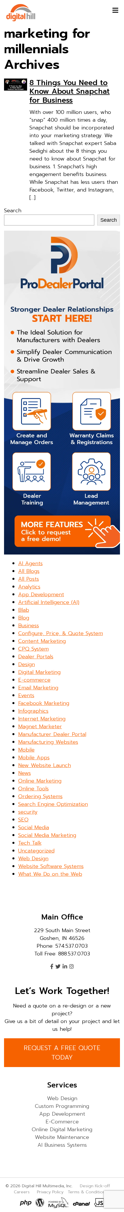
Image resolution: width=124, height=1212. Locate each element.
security (27, 812)
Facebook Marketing (43, 703)
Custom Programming (62, 1106)
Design (26, 664)
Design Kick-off (95, 1186)
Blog (23, 618)
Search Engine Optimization (53, 804)
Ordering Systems (40, 796)
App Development (41, 594)
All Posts (28, 579)
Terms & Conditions (87, 1192)
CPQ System (33, 649)
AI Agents (30, 563)
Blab (23, 610)
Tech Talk (30, 843)
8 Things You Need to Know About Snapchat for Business (69, 91)
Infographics (33, 711)
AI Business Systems (62, 1145)
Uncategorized (36, 851)
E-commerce (34, 680)
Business (28, 626)
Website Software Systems (51, 866)
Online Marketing (39, 781)
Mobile (26, 750)
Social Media (33, 827)
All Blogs (29, 571)
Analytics (29, 587)
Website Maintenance (62, 1137)
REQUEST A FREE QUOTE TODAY (62, 1052)
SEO (23, 820)
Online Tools (33, 789)
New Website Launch (44, 765)
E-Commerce (62, 1122)
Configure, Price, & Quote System (60, 633)
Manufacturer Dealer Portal (52, 734)
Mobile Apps (34, 758)
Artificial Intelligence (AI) (48, 602)
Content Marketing (42, 641)
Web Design (33, 858)
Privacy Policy (50, 1192)
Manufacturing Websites (48, 742)
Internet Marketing (41, 719)
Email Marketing (38, 688)
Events (26, 695)
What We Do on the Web (50, 874)
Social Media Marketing (47, 835)
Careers (22, 1192)
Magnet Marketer (40, 726)
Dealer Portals (35, 657)
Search (12, 211)
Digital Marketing (39, 672)
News (24, 773)
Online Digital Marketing (62, 1129)
